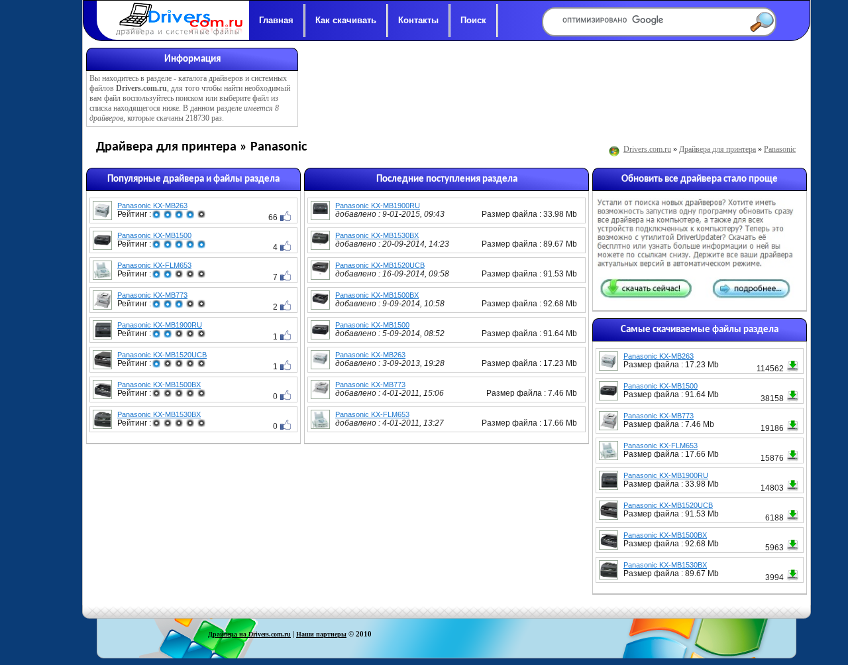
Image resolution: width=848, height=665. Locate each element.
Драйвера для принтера (717, 149)
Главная (276, 20)
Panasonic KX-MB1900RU (159, 325)
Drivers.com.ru (647, 149)
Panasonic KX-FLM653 (154, 265)
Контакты (418, 20)
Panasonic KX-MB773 (152, 295)
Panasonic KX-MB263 (152, 206)
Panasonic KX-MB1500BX (159, 385)
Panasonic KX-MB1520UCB (162, 355)
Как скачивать (345, 20)
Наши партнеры (321, 634)
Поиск (473, 20)
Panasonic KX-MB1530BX (159, 414)
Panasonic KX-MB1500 (154, 235)
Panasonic (780, 149)
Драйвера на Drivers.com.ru (249, 634)
